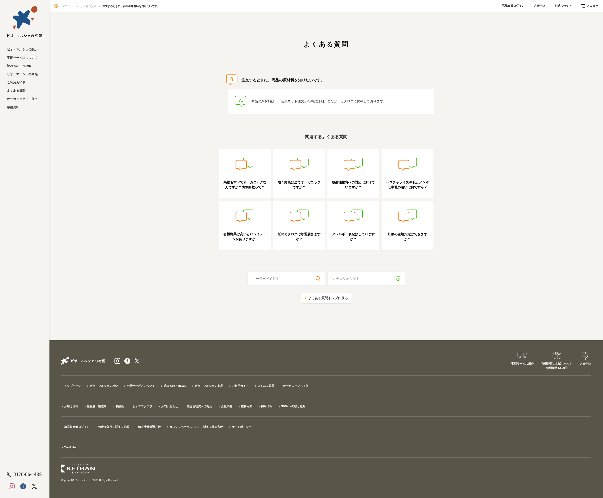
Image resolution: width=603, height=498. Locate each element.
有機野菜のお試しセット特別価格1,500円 (556, 366)
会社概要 (226, 406)
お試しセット (563, 5)
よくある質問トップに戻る (328, 298)
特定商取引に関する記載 (113, 426)
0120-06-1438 (28, 474)
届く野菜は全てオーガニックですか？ (299, 184)
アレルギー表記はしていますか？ (353, 236)
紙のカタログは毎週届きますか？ (299, 236)
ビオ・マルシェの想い (22, 49)
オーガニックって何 (296, 385)
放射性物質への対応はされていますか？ (353, 184)
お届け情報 (71, 406)
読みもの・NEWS (19, 66)
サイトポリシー (242, 426)
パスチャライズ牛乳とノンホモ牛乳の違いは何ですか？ (407, 184)
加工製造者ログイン (77, 426)
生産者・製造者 (97, 406)
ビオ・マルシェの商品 (22, 74)
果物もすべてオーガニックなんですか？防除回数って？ (245, 184)
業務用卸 (13, 107)
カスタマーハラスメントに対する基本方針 (196, 426)
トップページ (67, 6)
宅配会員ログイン (513, 5)
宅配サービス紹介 (522, 363)
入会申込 (539, 5)
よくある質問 (16, 90)
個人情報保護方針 (149, 426)
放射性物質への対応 (199, 406)
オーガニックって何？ (22, 99)
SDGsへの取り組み (293, 406)
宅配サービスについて (22, 57)
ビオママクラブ (142, 406)
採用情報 (266, 406)
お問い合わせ (169, 406)
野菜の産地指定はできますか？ (407, 236)
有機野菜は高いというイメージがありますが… (245, 236)
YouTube (70, 447)
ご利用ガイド (16, 82)
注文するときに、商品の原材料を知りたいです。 (130, 6)
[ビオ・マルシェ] (24, 21)
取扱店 (119, 406)
